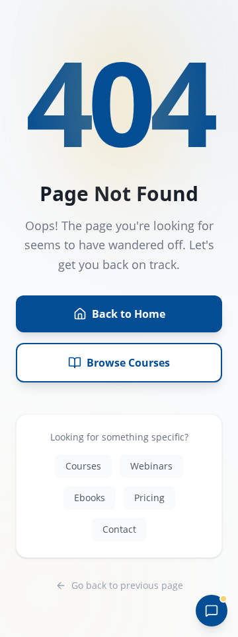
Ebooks (89, 497)
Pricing (149, 497)
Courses (83, 466)
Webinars (151, 466)
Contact (119, 529)
